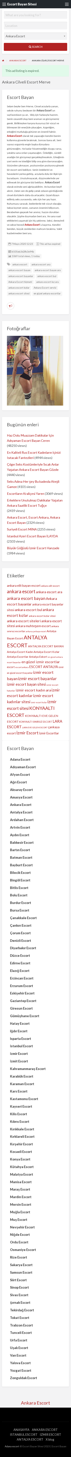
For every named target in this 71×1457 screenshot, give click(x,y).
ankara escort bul (46, 276)
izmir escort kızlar (39, 702)
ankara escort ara (40, 264)
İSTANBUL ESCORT (24, 1434)
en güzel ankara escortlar (47, 293)
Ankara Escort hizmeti (20, 281)
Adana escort (12, 1446)
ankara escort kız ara (47, 281)
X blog (50, 1439)
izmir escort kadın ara (33, 690)
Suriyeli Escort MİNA (22, 529)
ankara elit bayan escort (24, 585)
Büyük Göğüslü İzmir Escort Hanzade (33, 548)
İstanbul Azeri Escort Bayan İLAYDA (32, 536)
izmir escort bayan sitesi (26, 684)
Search (36, 46)
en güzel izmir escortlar (40, 662)
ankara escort (19, 264)
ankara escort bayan (19, 270)
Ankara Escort (35, 1402)
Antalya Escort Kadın (20, 651)
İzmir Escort (27, 732)
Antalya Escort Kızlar (46, 651)
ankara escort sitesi (18, 293)
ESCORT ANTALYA (43, 667)
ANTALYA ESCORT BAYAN (46, 646)
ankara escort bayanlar (20, 276)
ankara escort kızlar (18, 287)
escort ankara (22, 667)
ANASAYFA (21, 1430)
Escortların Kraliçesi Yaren (25, 494)
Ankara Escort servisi (45, 287)
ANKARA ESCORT (45, 1430)
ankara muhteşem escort (33, 626)
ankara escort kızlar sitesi (42, 615)
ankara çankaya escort (36, 631)
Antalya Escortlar (17, 656)
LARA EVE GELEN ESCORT (35, 727)
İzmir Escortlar (49, 733)
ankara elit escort (50, 585)
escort (11, 667)
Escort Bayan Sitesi (22, 4)
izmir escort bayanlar (37, 678)
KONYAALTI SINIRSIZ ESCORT (35, 721)
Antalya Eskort (38, 656)
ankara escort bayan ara (48, 270)
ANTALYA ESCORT (30, 1439)
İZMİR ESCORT (50, 1434)
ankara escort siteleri (24, 621)
